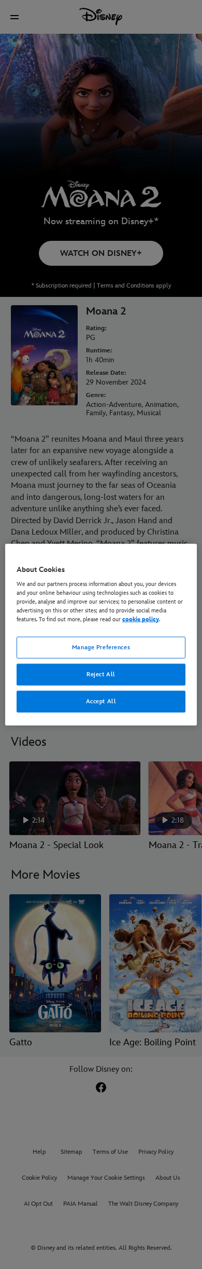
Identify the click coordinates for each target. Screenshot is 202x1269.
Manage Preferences (101, 647)
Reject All (101, 674)
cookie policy (140, 619)
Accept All (101, 701)
